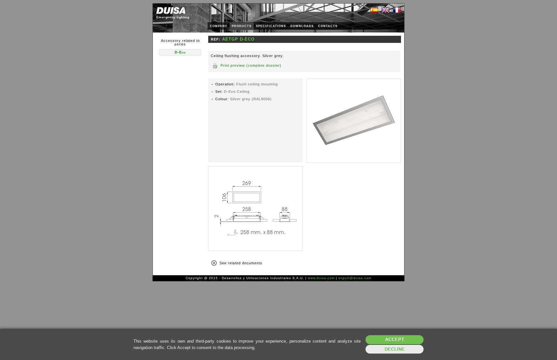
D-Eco (180, 52)
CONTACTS (327, 26)
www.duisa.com (321, 278)
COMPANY (218, 26)
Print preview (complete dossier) (250, 65)
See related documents (241, 263)
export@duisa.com (354, 278)
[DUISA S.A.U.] (170, 10)
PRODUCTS (241, 26)
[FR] (397, 10)
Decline (395, 349)
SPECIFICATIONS (271, 26)
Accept (394, 339)
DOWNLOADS (302, 26)
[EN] (385, 10)
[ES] (374, 10)
